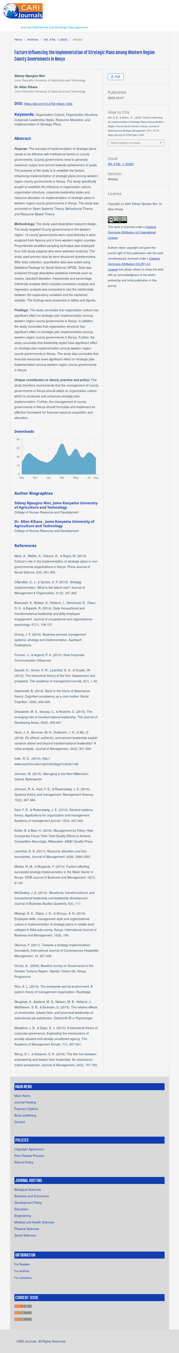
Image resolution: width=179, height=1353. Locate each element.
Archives (32, 39)
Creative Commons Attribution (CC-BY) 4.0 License (134, 263)
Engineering (22, 1215)
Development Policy (28, 1202)
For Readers (22, 1264)
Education (21, 1209)
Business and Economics (31, 1196)
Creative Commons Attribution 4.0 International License (132, 232)
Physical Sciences (26, 1228)
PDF (117, 77)
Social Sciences (25, 1235)
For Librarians (23, 1278)
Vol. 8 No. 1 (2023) (55, 39)
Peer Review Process (29, 1155)
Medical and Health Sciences (34, 1222)
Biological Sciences (27, 1189)
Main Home (22, 1095)
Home (18, 39)
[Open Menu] (14, 27)
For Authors (21, 1271)
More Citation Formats (125, 143)
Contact (19, 1122)
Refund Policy (23, 1162)
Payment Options (26, 1109)
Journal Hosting (25, 1102)
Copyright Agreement (29, 1149)
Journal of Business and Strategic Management (54, 27)
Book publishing (25, 1115)
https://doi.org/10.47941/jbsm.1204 (48, 103)
